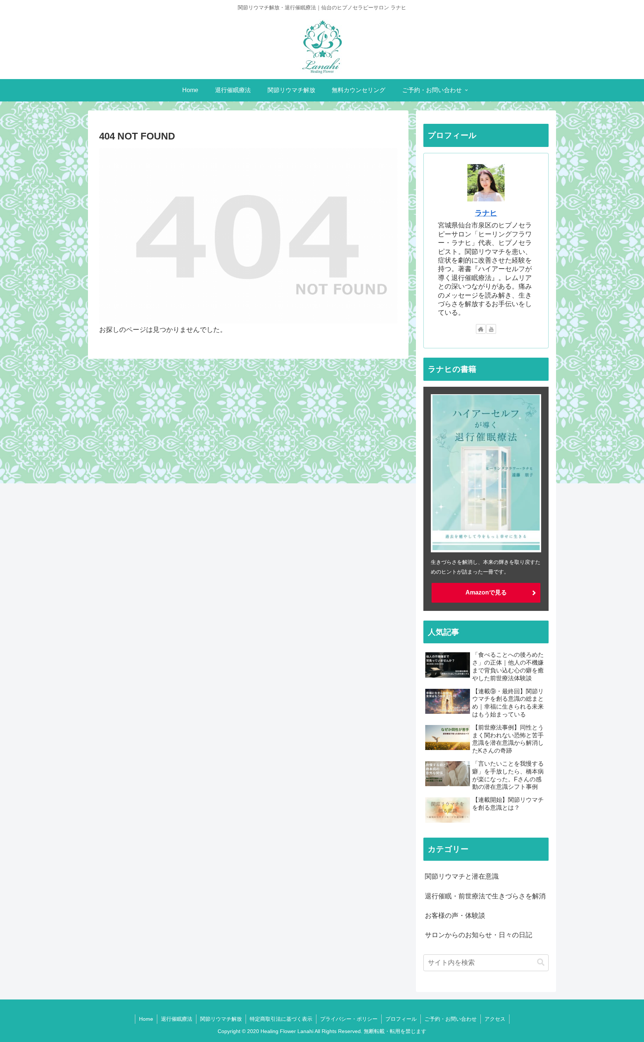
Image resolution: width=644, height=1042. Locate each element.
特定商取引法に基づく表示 (281, 1019)
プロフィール (401, 1019)
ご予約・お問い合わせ (450, 1019)
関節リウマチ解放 (221, 1019)
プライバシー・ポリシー (349, 1019)
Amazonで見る (486, 592)
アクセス (494, 1019)
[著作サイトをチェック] (481, 329)
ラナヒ (486, 213)
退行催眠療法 (176, 1019)
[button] (540, 962)
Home (146, 1019)
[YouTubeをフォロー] (491, 329)
